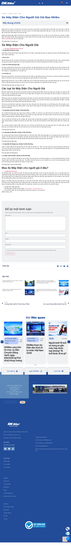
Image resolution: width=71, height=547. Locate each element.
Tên (6, 233)
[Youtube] (9, 448)
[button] (67, 3)
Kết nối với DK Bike (9, 445)
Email (7, 238)
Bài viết (4, 13)
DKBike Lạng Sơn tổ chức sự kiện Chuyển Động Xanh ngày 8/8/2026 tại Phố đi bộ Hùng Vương (46, 282)
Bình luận (8, 215)
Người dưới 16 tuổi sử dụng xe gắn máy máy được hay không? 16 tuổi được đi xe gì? (47, 290)
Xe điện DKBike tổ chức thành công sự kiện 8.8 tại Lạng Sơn (12, 281)
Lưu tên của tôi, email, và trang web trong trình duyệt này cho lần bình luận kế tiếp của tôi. (31, 250)
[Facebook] (5, 448)
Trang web (8, 244)
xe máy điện (7, 38)
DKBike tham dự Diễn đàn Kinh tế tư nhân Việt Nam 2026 (12, 290)
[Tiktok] (13, 448)
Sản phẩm (6, 458)
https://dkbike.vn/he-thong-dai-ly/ (34, 188)
